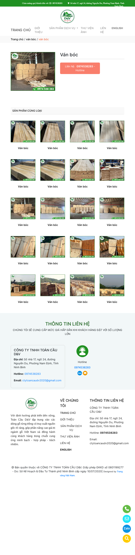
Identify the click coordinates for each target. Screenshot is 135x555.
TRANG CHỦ (21, 30)
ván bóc (31, 39)
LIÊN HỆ (103, 30)
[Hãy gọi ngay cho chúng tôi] (124, 509)
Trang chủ (17, 39)
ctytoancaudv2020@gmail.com (41, 380)
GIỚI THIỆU (38, 30)
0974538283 (85, 66)
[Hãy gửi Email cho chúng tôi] (124, 518)
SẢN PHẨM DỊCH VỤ (62, 28)
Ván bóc (23, 148)
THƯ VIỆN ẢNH (87, 30)
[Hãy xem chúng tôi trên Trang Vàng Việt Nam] (124, 538)
